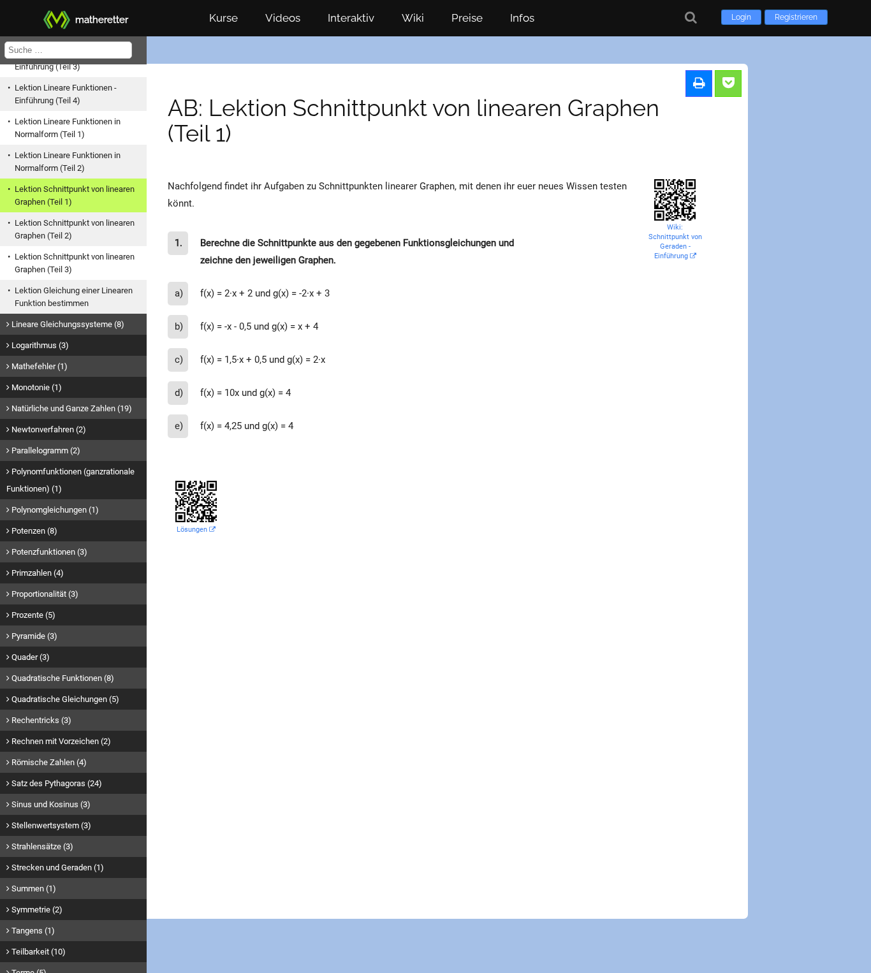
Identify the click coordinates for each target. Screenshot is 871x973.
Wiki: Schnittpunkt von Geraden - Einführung (675, 241)
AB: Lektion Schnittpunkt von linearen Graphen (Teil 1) (413, 120)
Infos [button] (522, 17)
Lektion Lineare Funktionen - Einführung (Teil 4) (66, 94)
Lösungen (193, 529)
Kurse (223, 17)
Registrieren (796, 17)
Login (741, 17)
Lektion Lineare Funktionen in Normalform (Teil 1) (68, 128)
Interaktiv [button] (351, 17)
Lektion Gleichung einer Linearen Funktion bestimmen (74, 297)
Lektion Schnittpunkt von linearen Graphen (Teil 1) (75, 195)
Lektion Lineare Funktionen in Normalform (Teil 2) (68, 161)
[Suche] (690, 17)
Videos (282, 17)
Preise (467, 17)
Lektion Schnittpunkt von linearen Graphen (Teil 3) (75, 263)
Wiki (413, 17)
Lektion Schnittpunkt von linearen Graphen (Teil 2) (75, 229)
